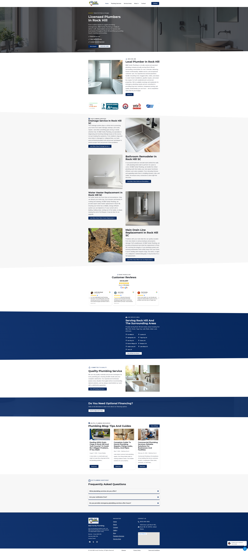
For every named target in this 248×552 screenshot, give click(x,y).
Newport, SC (143, 343)
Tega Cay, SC (143, 337)
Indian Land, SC (131, 346)
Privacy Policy (137, 550)
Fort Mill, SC (130, 334)
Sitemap (123, 550)
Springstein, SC (131, 337)
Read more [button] (95, 303)
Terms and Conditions (154, 550)
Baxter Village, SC (132, 343)
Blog (114, 533)
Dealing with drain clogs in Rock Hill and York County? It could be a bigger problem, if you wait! (99, 446)
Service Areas (128, 3)
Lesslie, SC (143, 334)
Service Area (117, 539)
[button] (159, 298)
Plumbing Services (116, 3)
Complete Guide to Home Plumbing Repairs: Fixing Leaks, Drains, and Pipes (123, 445)
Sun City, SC (130, 340)
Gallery (115, 530)
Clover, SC (143, 340)
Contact (143, 3)
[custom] (89, 541)
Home (107, 3)
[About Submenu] (139, 3)
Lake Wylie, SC (144, 346)
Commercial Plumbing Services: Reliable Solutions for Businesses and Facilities (148, 446)
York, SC (129, 349)
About (136, 3)
